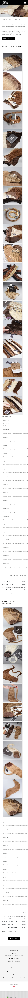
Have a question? (8, 38)
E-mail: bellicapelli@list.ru (15, 971)
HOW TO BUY (14, 938)
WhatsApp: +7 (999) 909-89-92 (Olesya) (15, 977)
